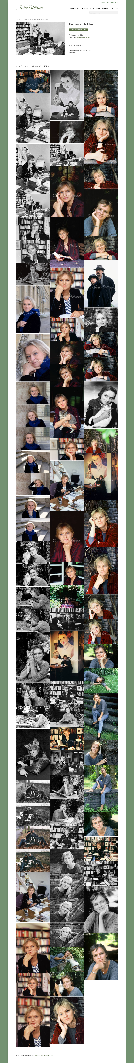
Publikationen (95, 8)
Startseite (19, 19)
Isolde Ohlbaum (29, 8)
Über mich (106, 8)
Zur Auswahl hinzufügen (78, 29)
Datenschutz (45, 1055)
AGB (52, 1055)
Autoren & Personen (30, 19)
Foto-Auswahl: (112, 2)
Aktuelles (84, 8)
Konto (103, 2)
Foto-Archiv (74, 8)
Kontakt (115, 8)
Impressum (36, 1055)
